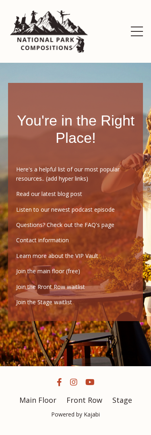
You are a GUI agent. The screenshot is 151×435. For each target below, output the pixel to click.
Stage (122, 400)
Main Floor (38, 400)
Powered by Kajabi (75, 414)
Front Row (84, 400)
